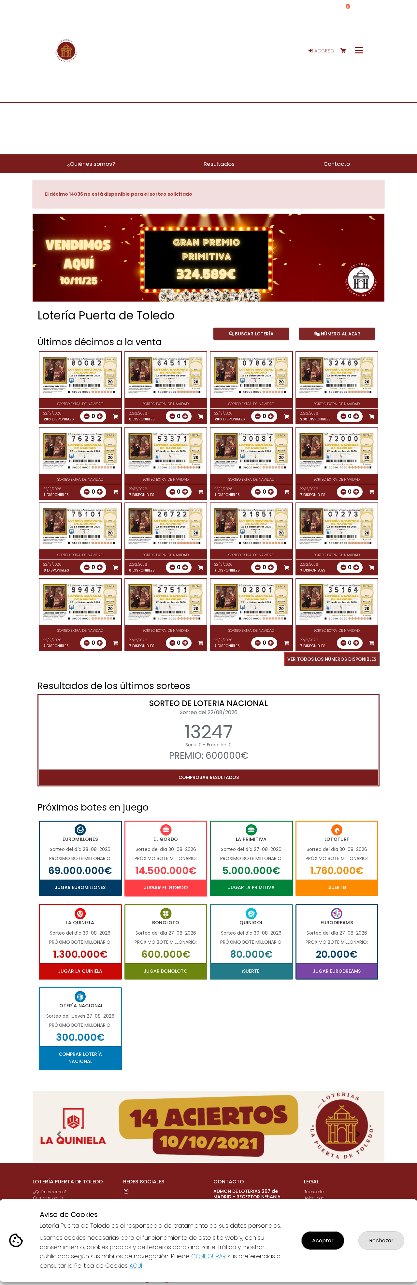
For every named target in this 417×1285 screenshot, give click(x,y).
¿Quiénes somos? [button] (91, 164)
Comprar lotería (48, 1198)
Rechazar (381, 1240)
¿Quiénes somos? (49, 1191)
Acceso (323, 51)
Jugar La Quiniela (80, 971)
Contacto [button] (337, 164)
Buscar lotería (254, 333)
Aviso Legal (315, 1198)
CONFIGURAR (208, 1256)
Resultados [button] (219, 164)
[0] (346, 51)
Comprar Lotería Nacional (80, 1058)
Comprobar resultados (209, 777)
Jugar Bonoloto (166, 971)
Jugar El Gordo (166, 887)
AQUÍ (135, 1266)
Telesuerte (314, 1191)
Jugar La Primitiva (251, 887)
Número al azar (339, 333)
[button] (59, 266)
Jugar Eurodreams (337, 971)
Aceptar (323, 1240)
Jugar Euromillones (80, 887)
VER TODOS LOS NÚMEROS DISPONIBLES (331, 659)
